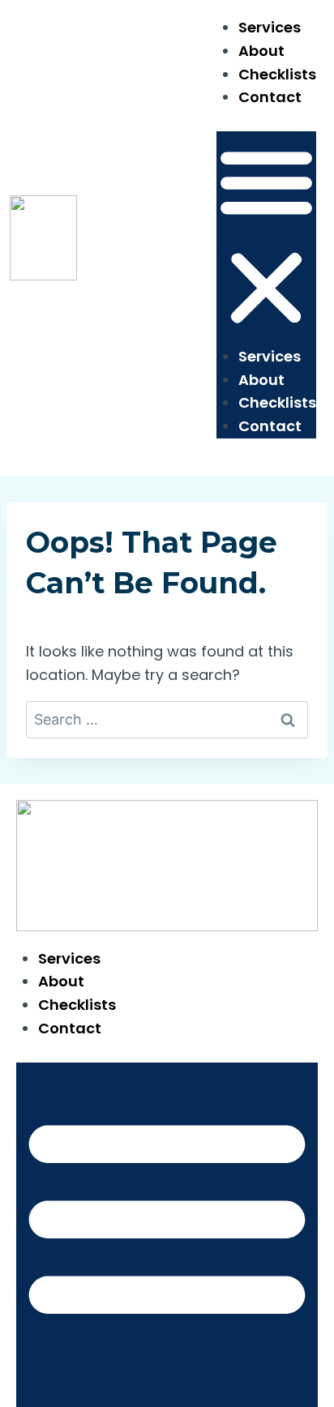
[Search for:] (167, 719)
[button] (266, 238)
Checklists (277, 74)
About (261, 51)
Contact (270, 97)
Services (269, 27)
